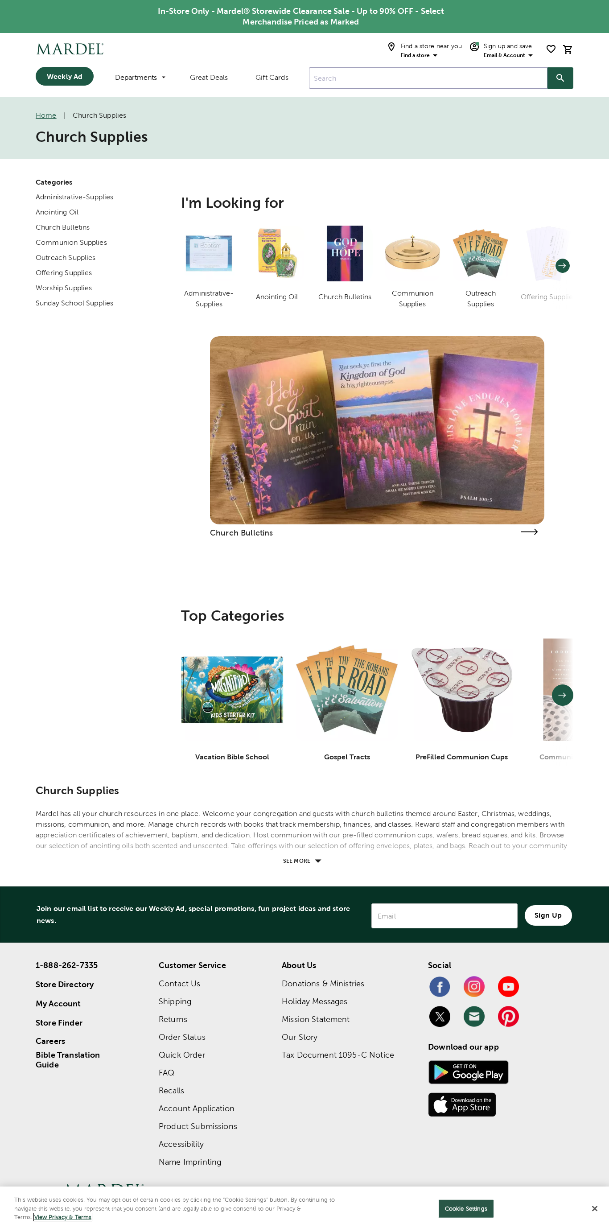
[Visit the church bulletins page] (529, 532)
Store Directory (65, 984)
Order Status (182, 1037)
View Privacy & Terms (62, 1217)
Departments (136, 77)
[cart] (568, 49)
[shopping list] (551, 49)
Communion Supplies (71, 242)
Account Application (197, 1108)
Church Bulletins (63, 227)
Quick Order (182, 1054)
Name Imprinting (190, 1161)
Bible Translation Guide (68, 1060)
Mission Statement (316, 1019)
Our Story (299, 1037)
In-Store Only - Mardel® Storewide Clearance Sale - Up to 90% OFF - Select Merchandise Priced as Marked (301, 16)
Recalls (171, 1090)
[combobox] (428, 78)
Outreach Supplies (66, 257)
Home (46, 115)
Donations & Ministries (323, 983)
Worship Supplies (64, 288)
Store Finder (59, 1022)
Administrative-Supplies (74, 197)
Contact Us (180, 983)
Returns (173, 1019)
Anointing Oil (57, 212)
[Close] (595, 1209)
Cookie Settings (466, 1208)
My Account (58, 1003)
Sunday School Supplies (74, 303)
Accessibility (181, 1144)
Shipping (175, 1001)
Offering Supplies (64, 272)
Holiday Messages (314, 1001)
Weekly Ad (64, 76)
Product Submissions (198, 1126)
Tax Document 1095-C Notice (338, 1054)
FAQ (166, 1072)
